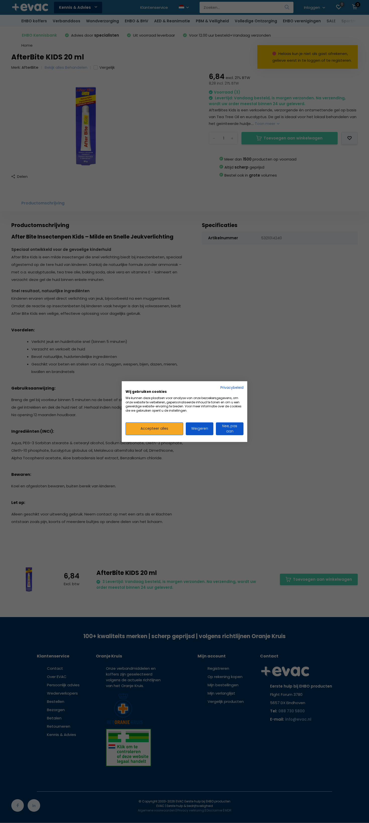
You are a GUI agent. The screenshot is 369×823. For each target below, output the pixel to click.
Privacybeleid (231, 387)
